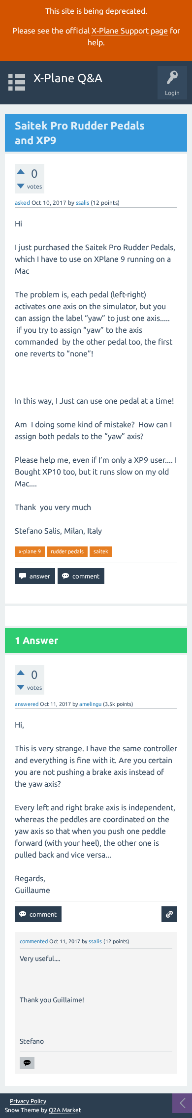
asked (22, 202)
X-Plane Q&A (67, 78)
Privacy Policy (28, 1101)
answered (26, 704)
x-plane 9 (30, 551)
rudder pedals (67, 551)
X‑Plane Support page (130, 30)
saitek (101, 551)
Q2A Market (65, 1110)
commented (34, 941)
